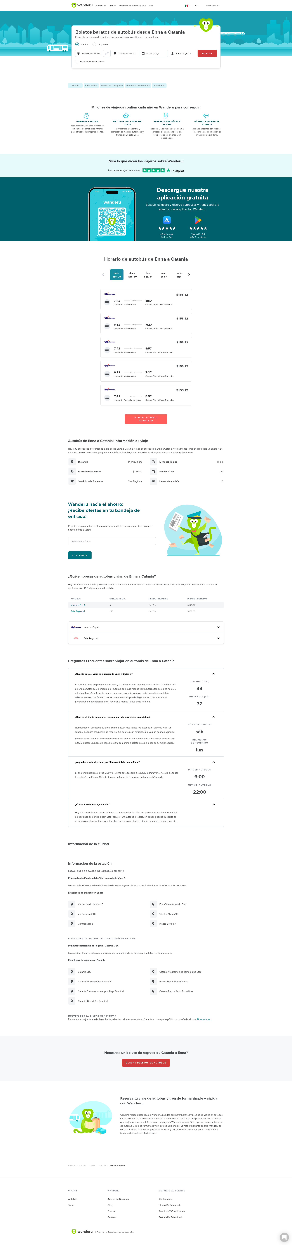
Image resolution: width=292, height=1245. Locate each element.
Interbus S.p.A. (78, 605)
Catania (102, 1165)
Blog (151, 5)
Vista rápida (91, 85)
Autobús (72, 1199)
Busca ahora (203, 1019)
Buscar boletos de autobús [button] (146, 1063)
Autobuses (101, 5)
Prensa (111, 1211)
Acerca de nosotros (118, 1199)
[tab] (83, 46)
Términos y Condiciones (172, 1211)
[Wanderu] (81, 5)
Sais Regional (78, 611)
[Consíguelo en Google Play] (198, 220)
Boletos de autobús (77, 1165)
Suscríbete (80, 555)
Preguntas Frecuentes (138, 85)
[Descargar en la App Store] (167, 220)
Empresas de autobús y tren (132, 5)
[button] (188, 5)
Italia (93, 1165)
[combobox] (88, 53)
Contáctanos (165, 1199)
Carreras (112, 1217)
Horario (75, 85)
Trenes (112, 5)
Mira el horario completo (146, 419)
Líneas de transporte (112, 85)
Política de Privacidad (170, 1217)
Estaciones (159, 85)
